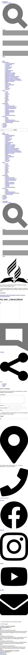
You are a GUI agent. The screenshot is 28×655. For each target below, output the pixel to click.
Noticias (7, 118)
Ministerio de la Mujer (9, 75)
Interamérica (5, 1)
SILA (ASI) (7, 88)
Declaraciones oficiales (10, 105)
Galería (4, 127)
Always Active (12, 630)
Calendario (5, 125)
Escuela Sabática (8, 67)
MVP (6, 101)
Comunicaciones (8, 64)
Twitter (4, 385)
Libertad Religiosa (9, 70)
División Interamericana (10, 115)
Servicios (4, 116)
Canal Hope (22, 295)
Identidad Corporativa (9, 111)
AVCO (6, 91)
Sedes (4, 90)
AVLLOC (7, 94)
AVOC (6, 95)
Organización (5, 103)
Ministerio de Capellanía (10, 72)
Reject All (7, 626)
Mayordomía (7, 71)
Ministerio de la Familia (10, 74)
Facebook (5, 383)
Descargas (5, 124)
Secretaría (7, 85)
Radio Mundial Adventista (14, 295)
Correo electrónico (4, 407)
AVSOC (7, 96)
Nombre (2, 405)
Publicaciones (8, 83)
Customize (3, 626)
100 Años (7, 114)
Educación (7, 65)
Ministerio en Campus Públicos (11, 77)
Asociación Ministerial (9, 63)
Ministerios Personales (9, 81)
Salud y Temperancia (9, 84)
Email (4, 386)
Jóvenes (6, 69)
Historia (6, 109)
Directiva (7, 104)
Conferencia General (7, 2)
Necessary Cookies (5, 630)
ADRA (6, 117)
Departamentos (6, 62)
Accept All (13, 626)
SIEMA (6, 87)
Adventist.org (3, 295)
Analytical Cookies (5, 641)
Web (1, 410)
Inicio (4, 61)
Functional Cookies (5, 636)
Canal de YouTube (9, 122)
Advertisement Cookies (6, 645)
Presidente (7, 112)
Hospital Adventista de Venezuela (12, 121)
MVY (6, 102)
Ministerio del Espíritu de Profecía (12, 76)
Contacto (4, 123)
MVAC (6, 98)
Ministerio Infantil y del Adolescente (12, 78)
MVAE (6, 97)
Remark (11, 636)
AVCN (6, 92)
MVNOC (7, 100)
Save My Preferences (9, 650)
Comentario (3, 394)
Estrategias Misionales (9, 110)
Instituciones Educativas (10, 120)
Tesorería (7, 89)
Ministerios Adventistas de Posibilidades (13, 80)
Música (6, 82)
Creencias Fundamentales (10, 108)
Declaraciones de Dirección (11, 107)
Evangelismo (8, 68)
